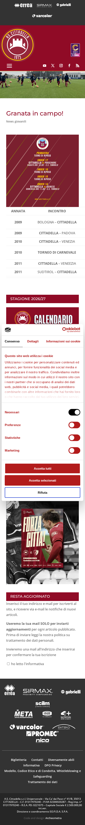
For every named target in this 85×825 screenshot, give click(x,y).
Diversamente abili (61, 760)
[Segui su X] (53, 65)
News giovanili (16, 121)
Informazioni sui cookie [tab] (63, 341)
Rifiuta (42, 492)
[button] (42, 84)
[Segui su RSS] (77, 65)
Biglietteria (18, 760)
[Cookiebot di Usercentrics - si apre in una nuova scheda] (62, 330)
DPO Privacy (53, 765)
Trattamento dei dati (42, 782)
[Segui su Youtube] (44, 65)
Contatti (37, 760)
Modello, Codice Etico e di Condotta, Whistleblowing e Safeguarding (42, 773)
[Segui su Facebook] (69, 65)
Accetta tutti (42, 468)
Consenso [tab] (12, 341)
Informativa (31, 765)
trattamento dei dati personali (29, 640)
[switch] (74, 425)
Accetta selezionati (42, 480)
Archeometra (53, 818)
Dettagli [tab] (33, 341)
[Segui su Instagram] (61, 65)
